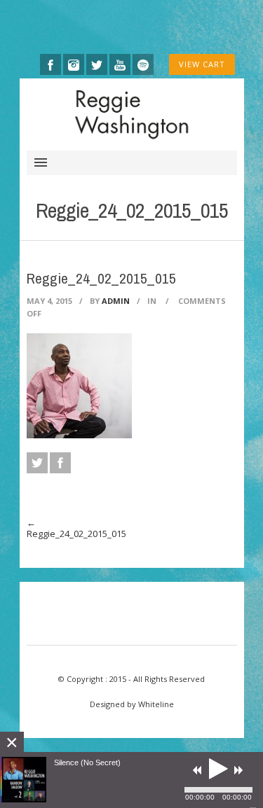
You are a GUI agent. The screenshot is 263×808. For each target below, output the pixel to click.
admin (116, 300)
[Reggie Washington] (132, 114)
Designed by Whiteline (132, 704)
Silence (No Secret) (87, 762)
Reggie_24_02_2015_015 (76, 533)
